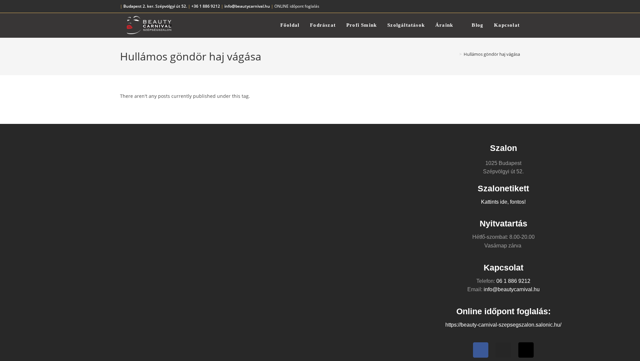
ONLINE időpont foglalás (296, 6)
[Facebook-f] (480, 350)
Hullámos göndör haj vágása (492, 54)
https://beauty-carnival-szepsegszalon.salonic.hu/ (503, 325)
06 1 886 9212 (513, 281)
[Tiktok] (526, 350)
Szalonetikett (503, 188)
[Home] (455, 54)
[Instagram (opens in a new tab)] (510, 6)
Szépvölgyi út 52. (503, 171)
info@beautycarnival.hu (247, 6)
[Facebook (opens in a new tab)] (503, 6)
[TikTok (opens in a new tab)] (517, 6)
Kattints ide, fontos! (503, 202)
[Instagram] (503, 350)
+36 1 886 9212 (205, 6)
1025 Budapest (503, 163)
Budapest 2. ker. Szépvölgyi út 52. (155, 6)
